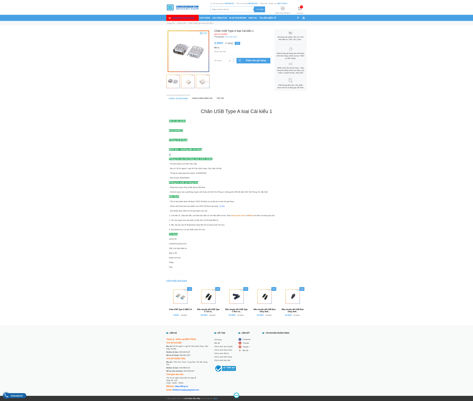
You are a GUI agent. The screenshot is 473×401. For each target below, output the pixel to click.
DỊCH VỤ (253, 18)
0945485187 (229, 3)
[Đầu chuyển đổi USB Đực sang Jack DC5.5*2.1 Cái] (292, 296)
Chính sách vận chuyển (223, 346)
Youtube (246, 343)
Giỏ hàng (217, 340)
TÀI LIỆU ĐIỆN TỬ (267, 18)
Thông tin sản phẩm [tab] (178, 98)
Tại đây (222, 206)
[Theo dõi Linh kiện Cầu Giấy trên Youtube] (304, 18)
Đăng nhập (279, 13)
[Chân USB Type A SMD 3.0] (180, 296)
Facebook (246, 339)
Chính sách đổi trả (221, 353)
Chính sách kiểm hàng (223, 357)
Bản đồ (217, 343)
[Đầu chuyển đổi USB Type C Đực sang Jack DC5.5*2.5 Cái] (236, 296)
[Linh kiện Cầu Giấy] (182, 7)
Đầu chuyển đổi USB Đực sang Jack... (265, 310)
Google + (246, 347)
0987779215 (282, 3)
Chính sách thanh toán (223, 350)
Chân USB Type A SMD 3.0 (180, 309)
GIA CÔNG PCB (219, 18)
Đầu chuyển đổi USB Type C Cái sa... (208, 310)
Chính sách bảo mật (222, 360)
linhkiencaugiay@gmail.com (186, 390)
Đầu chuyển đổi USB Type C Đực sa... (236, 310)
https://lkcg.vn (181, 386)
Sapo (215, 398)
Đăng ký (287, 13)
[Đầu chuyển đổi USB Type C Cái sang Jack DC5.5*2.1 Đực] (208, 296)
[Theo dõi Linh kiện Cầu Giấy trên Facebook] (298, 18)
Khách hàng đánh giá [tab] (202, 98)
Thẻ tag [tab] (220, 98)
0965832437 (253, 3)
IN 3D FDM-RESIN (237, 18)
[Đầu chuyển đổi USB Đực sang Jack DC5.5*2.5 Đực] (264, 296)
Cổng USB (182, 23)
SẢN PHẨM (204, 18)
